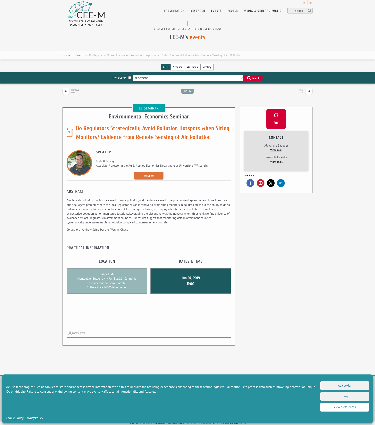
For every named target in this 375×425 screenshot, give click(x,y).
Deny (345, 396)
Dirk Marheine (204, 423)
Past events (119, 78)
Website (149, 175)
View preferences (345, 407)
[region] (149, 318)
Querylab (191, 423)
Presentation (174, 10)
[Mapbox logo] (76, 333)
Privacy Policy (34, 418)
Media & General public (262, 10)
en (310, 2)
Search (255, 78)
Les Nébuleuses (146, 423)
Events (216, 10)
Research (197, 10)
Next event (301, 91)
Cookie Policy (14, 418)
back (187, 91)
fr (304, 2)
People (233, 10)
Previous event (75, 91)
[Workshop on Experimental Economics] (66, 91)
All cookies (345, 385)
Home (66, 55)
